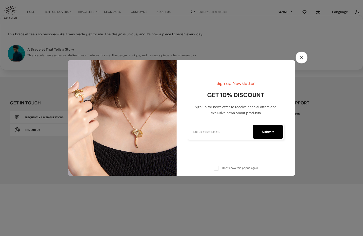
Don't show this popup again (240, 168)
